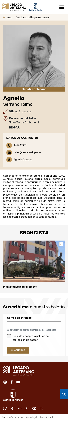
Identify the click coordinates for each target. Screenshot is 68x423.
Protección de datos (12, 417)
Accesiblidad (46, 417)
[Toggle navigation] (62, 7)
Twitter (5, 408)
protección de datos (25, 339)
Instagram (5, 382)
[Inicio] (14, 7)
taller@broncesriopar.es (27, 152)
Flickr (19, 408)
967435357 (20, 145)
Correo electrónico (19, 317)
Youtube (18, 382)
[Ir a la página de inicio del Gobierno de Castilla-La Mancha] (35, 6)
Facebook (12, 382)
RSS (27, 408)
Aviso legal (31, 417)
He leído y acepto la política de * (31, 338)
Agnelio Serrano (22, 159)
